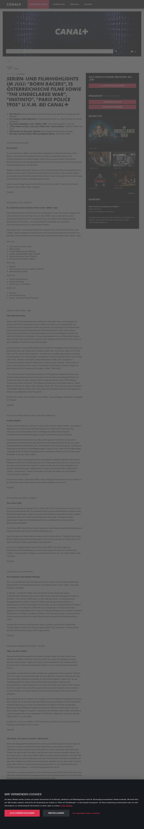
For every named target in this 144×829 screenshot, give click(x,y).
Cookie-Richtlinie (66, 806)
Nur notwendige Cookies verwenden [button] (86, 813)
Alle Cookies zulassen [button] (22, 813)
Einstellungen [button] (56, 813)
